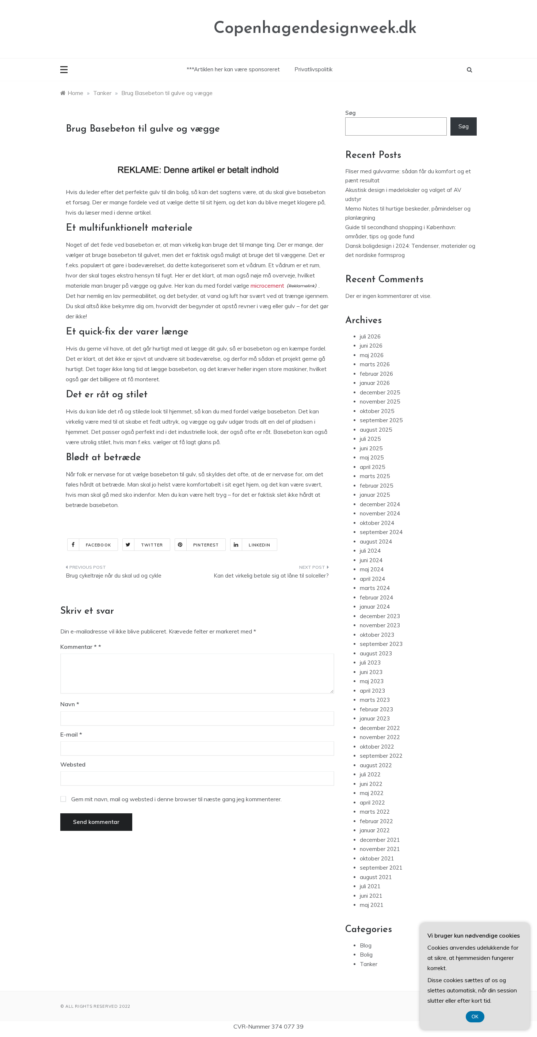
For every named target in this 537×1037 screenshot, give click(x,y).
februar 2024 (376, 597)
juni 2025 (371, 448)
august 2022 (376, 765)
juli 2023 (370, 662)
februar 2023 (376, 709)
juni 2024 (371, 560)
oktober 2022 (377, 746)
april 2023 (372, 690)
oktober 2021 (377, 858)
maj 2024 (372, 569)
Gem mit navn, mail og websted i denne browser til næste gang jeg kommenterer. (176, 799)
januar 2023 (375, 718)
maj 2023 (372, 681)
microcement (267, 285)
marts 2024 (375, 587)
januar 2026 (375, 382)
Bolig (366, 954)
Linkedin (259, 545)
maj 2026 (372, 355)
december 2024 (380, 504)
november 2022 (380, 737)
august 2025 (376, 429)
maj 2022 (372, 793)
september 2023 (381, 643)
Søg (350, 112)
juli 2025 (370, 438)
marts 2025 (375, 476)
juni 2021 (371, 895)
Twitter (152, 545)
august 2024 (376, 541)
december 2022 (380, 727)
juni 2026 (371, 345)
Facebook (98, 545)
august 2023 (376, 653)
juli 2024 (370, 550)
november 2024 (380, 513)
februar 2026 (376, 373)
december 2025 (380, 392)
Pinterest (206, 545)
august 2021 (376, 877)
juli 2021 (370, 886)
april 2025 (372, 466)
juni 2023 (371, 672)
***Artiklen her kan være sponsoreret (233, 69)
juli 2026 (370, 336)
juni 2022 (371, 783)
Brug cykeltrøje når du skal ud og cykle (113, 575)
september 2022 (381, 755)
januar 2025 (375, 494)
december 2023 (380, 616)
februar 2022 (376, 821)
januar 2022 (375, 830)
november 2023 (380, 625)
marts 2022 (375, 811)
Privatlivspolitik (313, 69)
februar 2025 (376, 485)
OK (475, 1016)
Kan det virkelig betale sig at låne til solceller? (271, 575)
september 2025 (381, 420)
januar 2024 (375, 606)
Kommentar (78, 646)
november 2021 (380, 848)
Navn (69, 704)
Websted (72, 764)
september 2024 (381, 532)
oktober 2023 (377, 634)
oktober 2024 (377, 522)
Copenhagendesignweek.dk (315, 28)
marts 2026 (375, 364)
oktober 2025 (377, 411)
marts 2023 (375, 699)
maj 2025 (372, 457)
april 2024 (372, 578)
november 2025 (380, 401)
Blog (366, 945)
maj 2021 (372, 904)
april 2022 (372, 802)
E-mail (71, 734)
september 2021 (381, 867)
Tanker (368, 964)
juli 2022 (370, 774)
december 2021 (380, 839)
